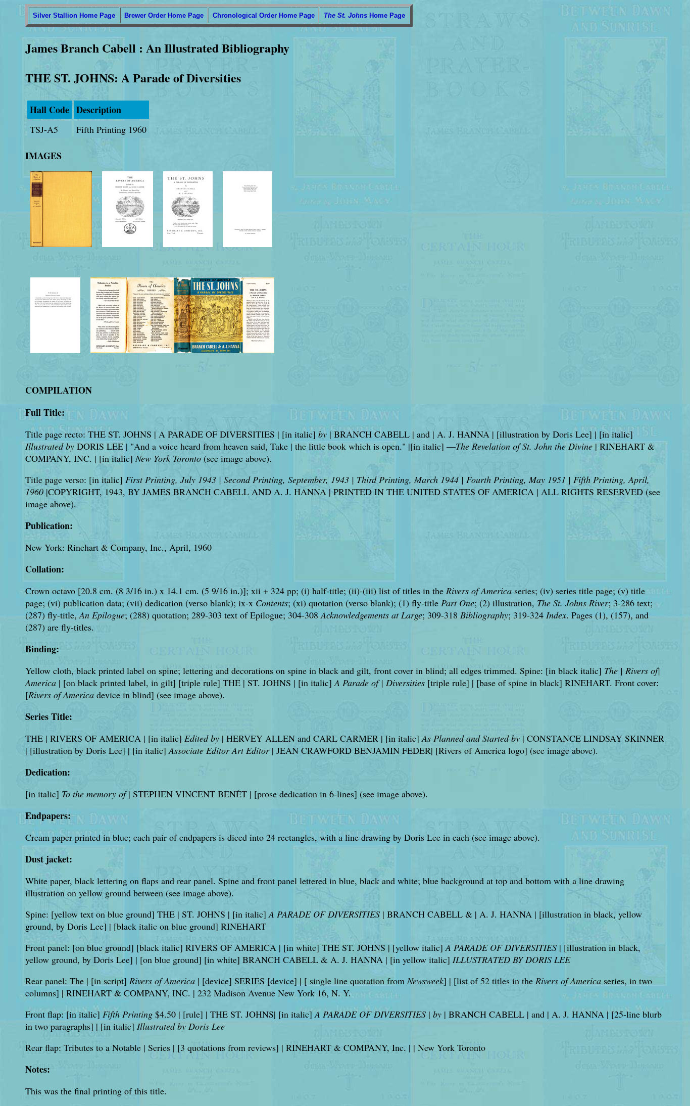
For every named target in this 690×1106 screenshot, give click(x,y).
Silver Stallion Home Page (74, 15)
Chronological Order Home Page (264, 15)
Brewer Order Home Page (164, 15)
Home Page (364, 15)
